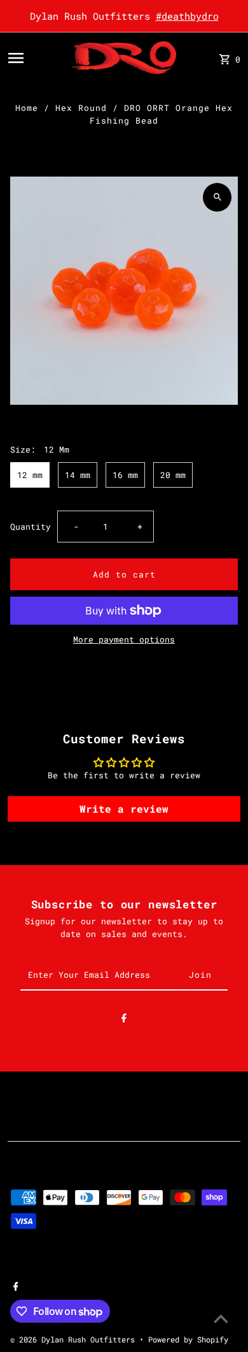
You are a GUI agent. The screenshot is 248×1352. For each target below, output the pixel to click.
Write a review (124, 808)
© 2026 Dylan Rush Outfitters (74, 1339)
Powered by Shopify (188, 1339)
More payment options (124, 639)
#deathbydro (187, 16)
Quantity (30, 526)
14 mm (77, 475)
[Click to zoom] (217, 197)
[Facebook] (124, 1020)
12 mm (30, 475)
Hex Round (81, 108)
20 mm (173, 475)
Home (26, 108)
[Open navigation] (35, 58)
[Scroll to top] (221, 1318)
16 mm (125, 475)
